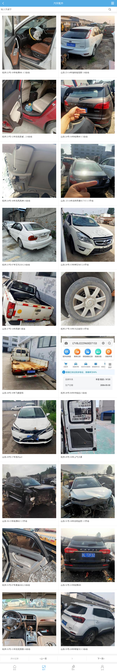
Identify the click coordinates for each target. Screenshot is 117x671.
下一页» (101, 658)
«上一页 (43, 658)
